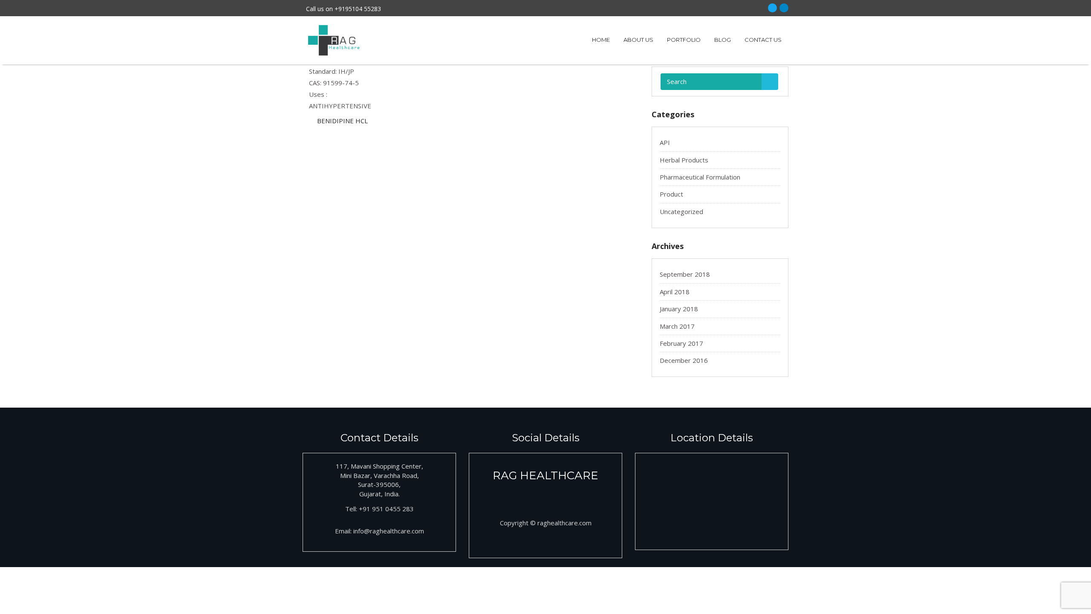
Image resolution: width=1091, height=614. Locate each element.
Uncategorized (681, 211)
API (665, 142)
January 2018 (679, 308)
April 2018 (675, 291)
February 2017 (681, 343)
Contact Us (763, 39)
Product (671, 194)
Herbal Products (684, 160)
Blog (722, 39)
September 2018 (685, 274)
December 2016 (684, 360)
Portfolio (684, 39)
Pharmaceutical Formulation (700, 177)
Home (601, 39)
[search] (770, 81)
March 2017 (677, 326)
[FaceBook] (772, 7)
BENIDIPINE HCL (342, 120)
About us (638, 39)
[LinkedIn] (783, 7)
